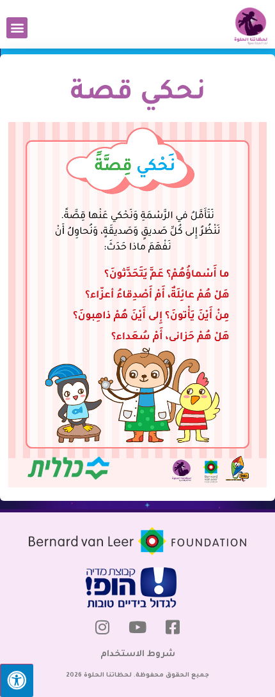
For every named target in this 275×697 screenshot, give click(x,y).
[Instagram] (102, 627)
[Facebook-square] (173, 627)
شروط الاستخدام (137, 654)
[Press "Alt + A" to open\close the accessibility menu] (16, 680)
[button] (17, 27)
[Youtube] (137, 627)
